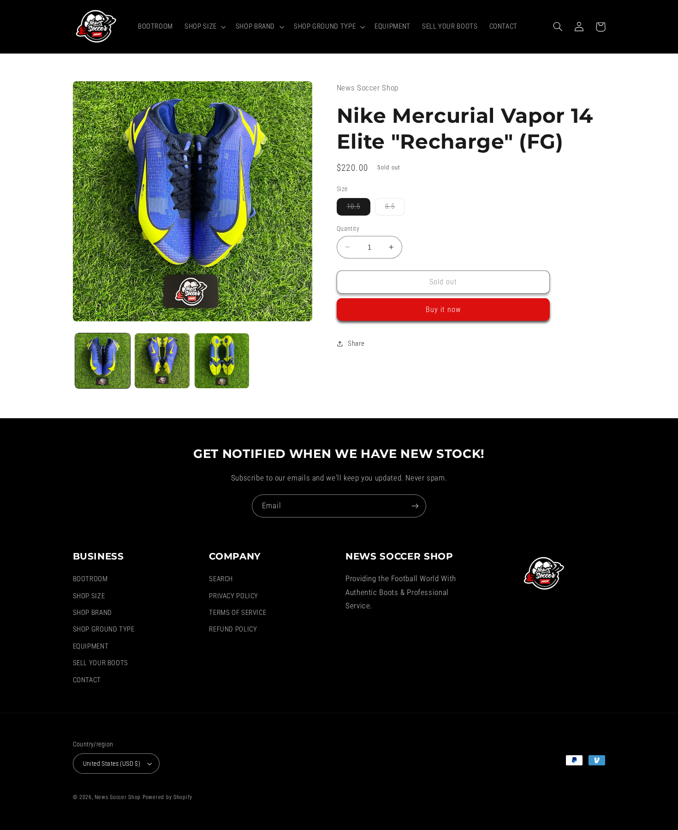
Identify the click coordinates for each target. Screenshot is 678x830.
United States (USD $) (112, 763)
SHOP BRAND (92, 612)
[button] (204, 27)
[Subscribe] (415, 505)
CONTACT (87, 680)
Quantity (348, 228)
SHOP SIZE (89, 596)
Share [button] (356, 343)
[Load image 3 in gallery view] (222, 360)
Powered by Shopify (167, 797)
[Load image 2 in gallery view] (162, 360)
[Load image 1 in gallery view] (102, 360)
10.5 (358, 208)
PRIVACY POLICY (233, 596)
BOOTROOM (90, 579)
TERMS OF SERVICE (237, 612)
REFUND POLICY (233, 629)
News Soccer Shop (118, 797)
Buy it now (443, 309)
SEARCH (221, 579)
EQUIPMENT (91, 646)
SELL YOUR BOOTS (100, 663)
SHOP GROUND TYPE (104, 629)
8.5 (395, 208)
